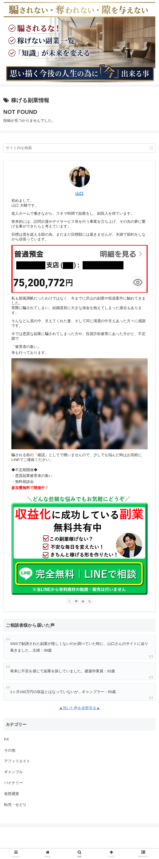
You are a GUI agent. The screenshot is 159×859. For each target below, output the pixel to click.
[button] (151, 148)
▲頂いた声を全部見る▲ (79, 708)
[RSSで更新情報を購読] (89, 601)
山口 (79, 193)
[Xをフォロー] (69, 601)
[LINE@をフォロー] (76, 601)
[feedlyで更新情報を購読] (83, 601)
